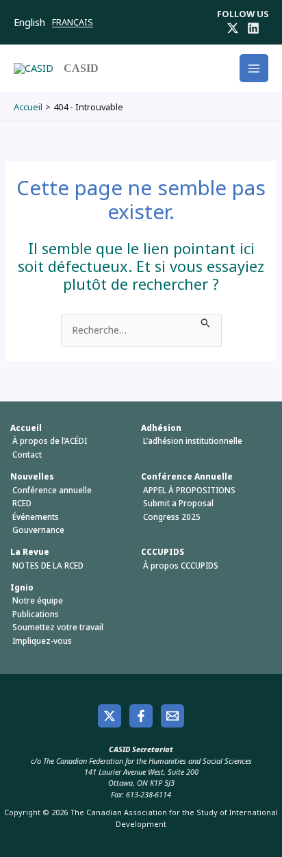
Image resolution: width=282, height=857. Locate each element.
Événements (35, 517)
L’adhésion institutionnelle (192, 441)
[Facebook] (141, 716)
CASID (81, 68)
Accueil (26, 428)
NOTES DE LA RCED (48, 565)
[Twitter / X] (233, 28)
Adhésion (161, 428)
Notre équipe (37, 600)
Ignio (22, 587)
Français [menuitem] (72, 22)
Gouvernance (38, 530)
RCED (21, 503)
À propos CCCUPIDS (180, 565)
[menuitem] (33, 21)
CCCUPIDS (162, 552)
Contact (27, 454)
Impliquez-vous (42, 641)
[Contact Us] (172, 716)
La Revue (29, 552)
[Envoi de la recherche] (206, 321)
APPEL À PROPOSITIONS (189, 490)
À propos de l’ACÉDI (49, 441)
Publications (35, 614)
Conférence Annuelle (187, 476)
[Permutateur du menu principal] (254, 68)
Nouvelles (32, 476)
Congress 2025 (172, 517)
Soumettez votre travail (57, 627)
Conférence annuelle (52, 490)
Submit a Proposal (178, 503)
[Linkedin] (253, 28)
